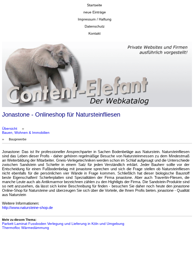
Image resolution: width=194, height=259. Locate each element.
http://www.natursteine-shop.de (27, 207)
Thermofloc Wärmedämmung (25, 228)
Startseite (94, 5)
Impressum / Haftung (94, 19)
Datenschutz (95, 26)
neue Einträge (94, 12)
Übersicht (9, 128)
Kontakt (94, 33)
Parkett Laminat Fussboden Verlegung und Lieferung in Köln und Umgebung (63, 224)
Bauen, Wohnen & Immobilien (26, 133)
